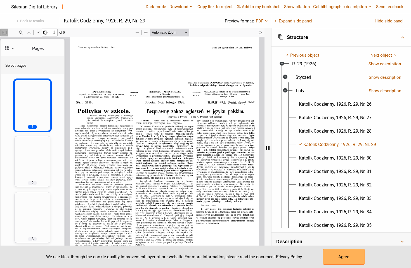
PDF (259, 21)
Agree (343, 256)
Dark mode (156, 6)
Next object (381, 55)
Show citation (297, 6)
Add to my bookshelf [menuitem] (261, 6)
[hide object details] (267, 148)
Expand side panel (295, 21)
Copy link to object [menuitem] (215, 6)
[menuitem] (304, 64)
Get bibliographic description (340, 6)
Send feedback (389, 6)
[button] (341, 37)
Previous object (304, 55)
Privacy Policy (289, 256)
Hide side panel (389, 21)
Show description (385, 63)
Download (178, 6)
